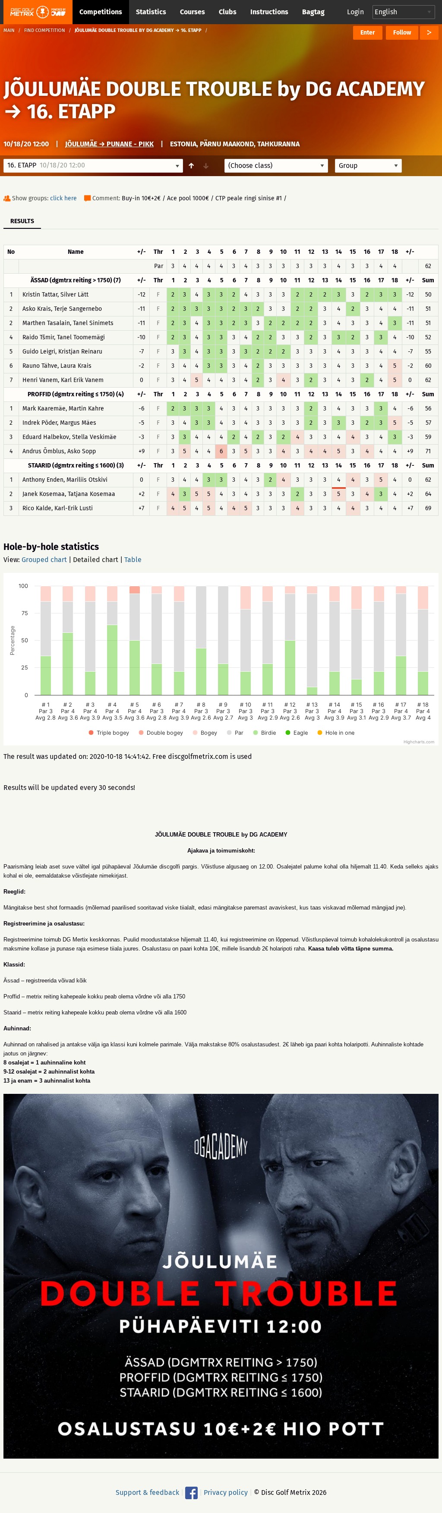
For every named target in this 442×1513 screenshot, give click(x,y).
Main (9, 30)
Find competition (44, 30)
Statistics (151, 12)
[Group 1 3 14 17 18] (368, 166)
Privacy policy (226, 1492)
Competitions (100, 12)
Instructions (269, 12)
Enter (367, 32)
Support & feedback (147, 1492)
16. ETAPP (71, 111)
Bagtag (313, 12)
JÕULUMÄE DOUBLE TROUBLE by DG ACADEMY (214, 88)
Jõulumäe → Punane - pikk (109, 144)
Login (355, 12)
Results (22, 221)
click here (63, 198)
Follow (402, 32)
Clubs (228, 12)
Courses (192, 12)
